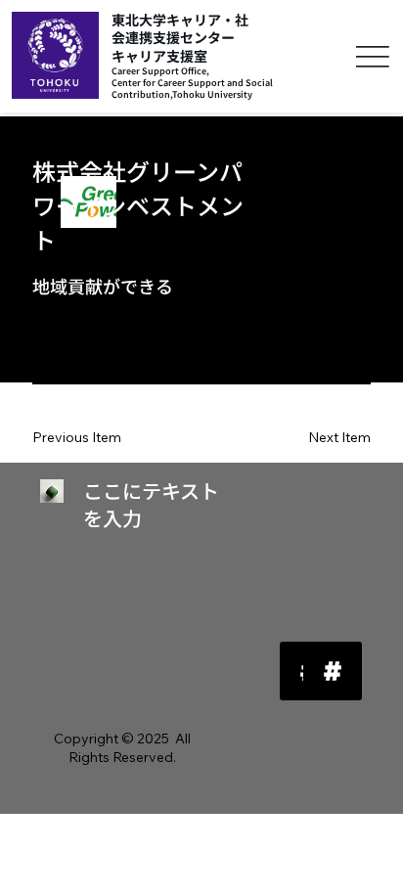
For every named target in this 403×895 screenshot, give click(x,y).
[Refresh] (332, 671)
